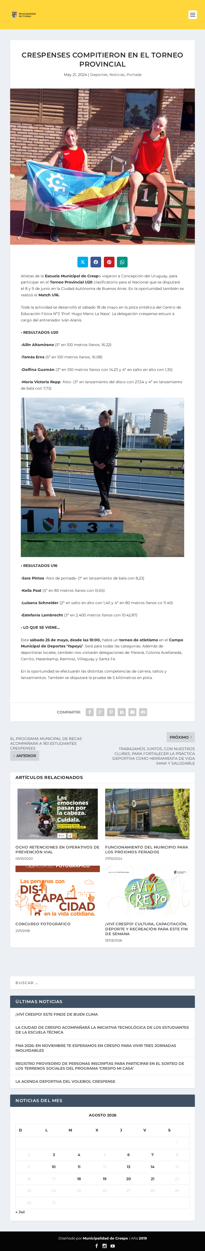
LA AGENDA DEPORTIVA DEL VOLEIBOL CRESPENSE (65, 1081)
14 (153, 1166)
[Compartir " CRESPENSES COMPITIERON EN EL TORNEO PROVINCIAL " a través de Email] (132, 712)
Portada (134, 74)
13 (128, 1166)
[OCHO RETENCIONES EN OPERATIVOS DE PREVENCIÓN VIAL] (57, 814)
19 (105, 1178)
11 (79, 1166)
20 (128, 1178)
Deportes (99, 74)
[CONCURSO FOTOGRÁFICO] (57, 891)
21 (152, 1178)
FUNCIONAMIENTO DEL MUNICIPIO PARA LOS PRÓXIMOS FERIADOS (146, 849)
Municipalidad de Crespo (106, 1238)
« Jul (20, 1212)
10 (54, 1166)
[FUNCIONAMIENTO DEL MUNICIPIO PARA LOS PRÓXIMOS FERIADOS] (147, 814)
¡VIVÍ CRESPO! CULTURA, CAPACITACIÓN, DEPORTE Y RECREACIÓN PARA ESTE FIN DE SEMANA (146, 929)
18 (79, 1178)
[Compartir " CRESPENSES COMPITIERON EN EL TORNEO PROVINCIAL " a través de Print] (143, 712)
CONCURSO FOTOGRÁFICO (42, 924)
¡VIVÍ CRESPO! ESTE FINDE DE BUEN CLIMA (56, 1014)
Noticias (117, 74)
